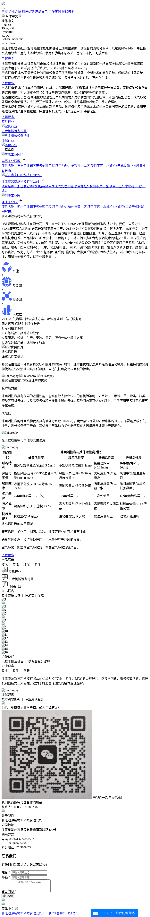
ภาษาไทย (8, 43)
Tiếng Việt (8, 28)
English (6, 24)
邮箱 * (6, 877)
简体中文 (8, 21)
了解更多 (8, 555)
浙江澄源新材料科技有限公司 (22, 820)
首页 (5, 11)
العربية (6, 35)
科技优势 (28, 11)
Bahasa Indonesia (12, 39)
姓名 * (6, 872)
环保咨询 (68, 11)
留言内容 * (9, 891)
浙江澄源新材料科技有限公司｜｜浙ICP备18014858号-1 (40, 913)
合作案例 (54, 11)
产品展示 (41, 11)
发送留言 (8, 896)
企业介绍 (15, 11)
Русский (7, 31)
